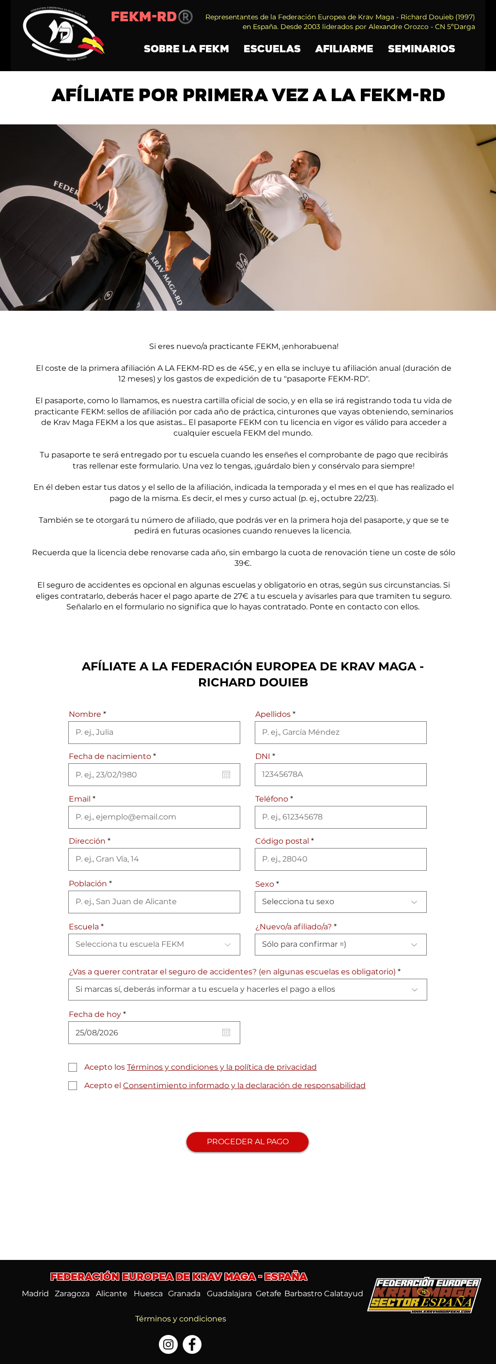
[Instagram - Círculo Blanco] (168, 1344)
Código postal (282, 841)
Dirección (87, 841)
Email (80, 799)
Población (88, 884)
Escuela (84, 927)
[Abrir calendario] (226, 774)
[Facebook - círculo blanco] (192, 1344)
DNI (262, 756)
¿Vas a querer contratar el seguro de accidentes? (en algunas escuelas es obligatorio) (232, 972)
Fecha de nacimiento (115, 756)
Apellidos (274, 714)
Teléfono (271, 799)
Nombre (85, 714)
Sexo (264, 884)
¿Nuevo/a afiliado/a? (293, 927)
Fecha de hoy (100, 1014)
